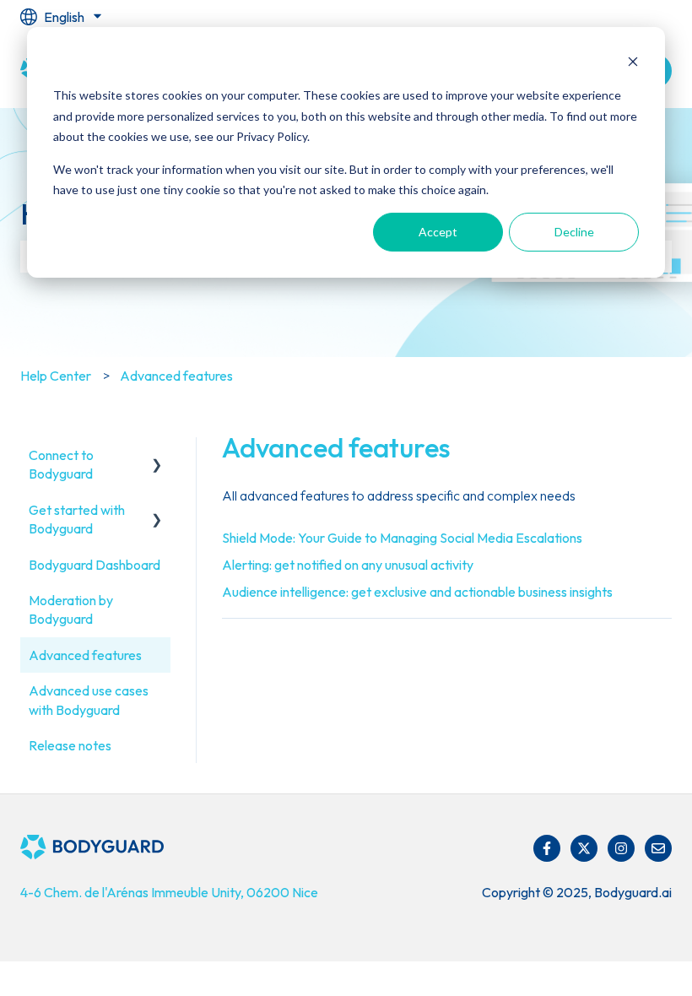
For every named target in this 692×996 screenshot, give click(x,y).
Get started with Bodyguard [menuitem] (77, 519)
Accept (438, 232)
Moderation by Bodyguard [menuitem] (71, 609)
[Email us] (658, 848)
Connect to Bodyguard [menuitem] (61, 464)
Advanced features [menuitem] (85, 655)
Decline (574, 232)
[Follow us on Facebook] (546, 848)
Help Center (55, 375)
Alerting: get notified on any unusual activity (347, 564)
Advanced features (176, 375)
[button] (156, 456)
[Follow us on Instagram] (621, 848)
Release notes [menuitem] (70, 745)
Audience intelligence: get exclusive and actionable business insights (417, 591)
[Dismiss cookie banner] (633, 63)
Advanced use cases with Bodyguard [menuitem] (89, 699)
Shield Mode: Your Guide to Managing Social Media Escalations (402, 537)
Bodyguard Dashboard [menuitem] (94, 564)
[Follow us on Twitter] (583, 848)
